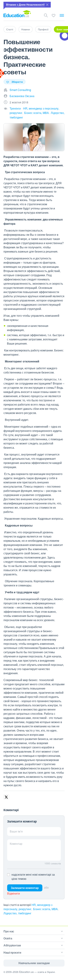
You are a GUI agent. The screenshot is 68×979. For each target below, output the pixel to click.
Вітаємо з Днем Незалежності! (25, 4)
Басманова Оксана (22, 96)
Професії (43, 29)
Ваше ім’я (16, 831)
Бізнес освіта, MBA (36, 113)
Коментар (16, 844)
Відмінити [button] (13, 893)
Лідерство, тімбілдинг (17, 913)
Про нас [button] (8, 931)
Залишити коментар (25, 888)
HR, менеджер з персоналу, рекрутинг (27, 907)
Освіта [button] (7, 938)
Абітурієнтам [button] (12, 945)
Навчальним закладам (34, 963)
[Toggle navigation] (62, 15)
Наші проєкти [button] (12, 952)
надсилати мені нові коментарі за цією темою (33, 876)
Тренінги (15, 108)
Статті (9, 29)
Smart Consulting (20, 90)
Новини (25, 29)
